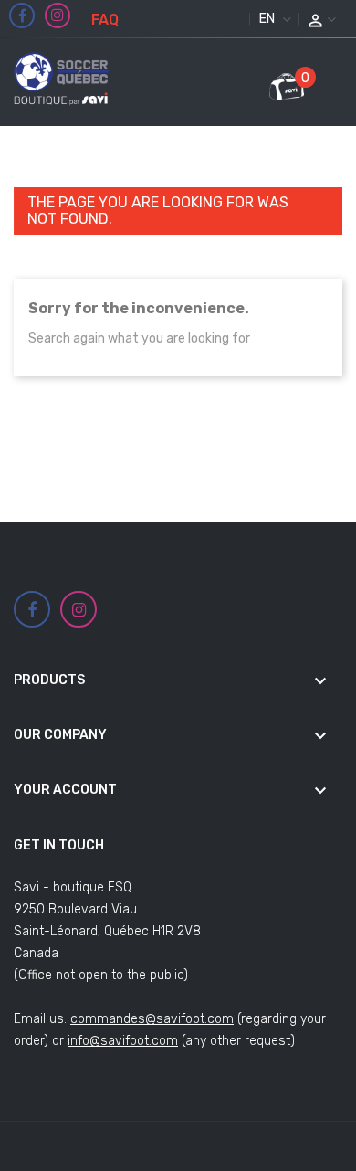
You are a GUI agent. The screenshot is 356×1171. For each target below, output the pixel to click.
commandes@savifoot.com (152, 1019)
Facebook (22, 16)
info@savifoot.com (123, 1041)
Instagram (57, 15)
